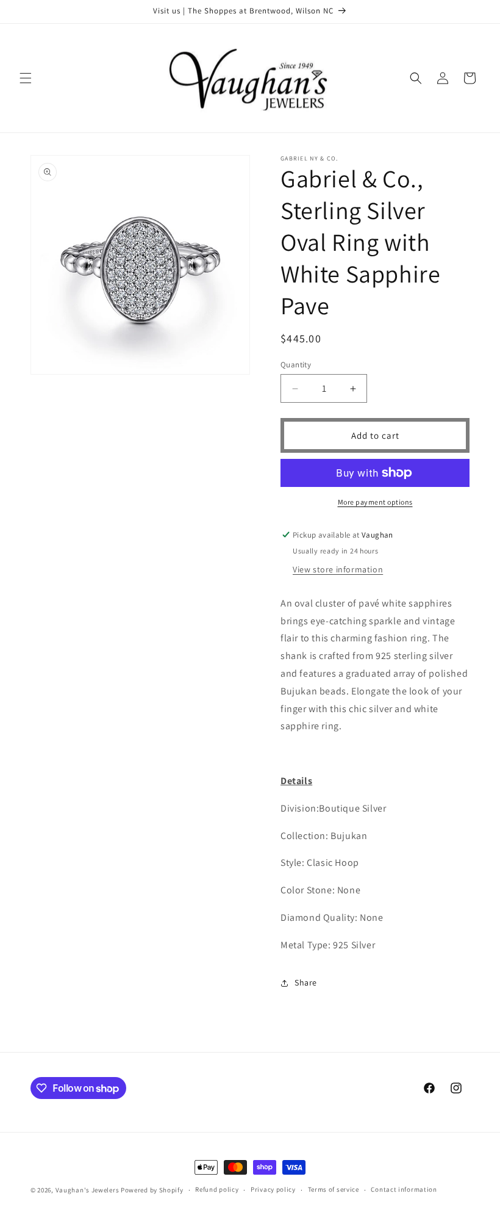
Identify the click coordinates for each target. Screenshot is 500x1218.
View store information (338, 569)
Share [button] (306, 982)
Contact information (404, 1189)
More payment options (375, 501)
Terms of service (333, 1189)
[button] (25, 78)
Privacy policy (273, 1189)
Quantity (295, 364)
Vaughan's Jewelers (87, 1190)
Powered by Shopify (152, 1190)
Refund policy (216, 1189)
